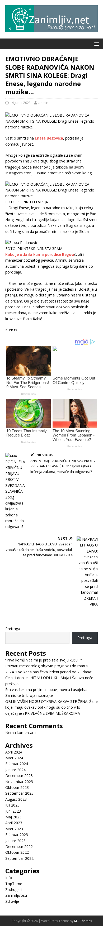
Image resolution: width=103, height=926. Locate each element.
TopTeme (13, 883)
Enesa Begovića (49, 138)
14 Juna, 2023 (20, 102)
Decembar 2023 (19, 775)
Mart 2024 (14, 757)
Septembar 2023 (19, 793)
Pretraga (12, 628)
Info (8, 877)
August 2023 (16, 799)
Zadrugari (13, 889)
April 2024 (13, 752)
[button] (96, 43)
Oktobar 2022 (17, 852)
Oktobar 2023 (17, 787)
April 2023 (13, 822)
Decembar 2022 (19, 846)
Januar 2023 (15, 840)
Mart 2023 (14, 828)
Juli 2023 (12, 805)
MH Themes (83, 921)
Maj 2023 (13, 816)
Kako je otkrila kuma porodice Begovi (39, 254)
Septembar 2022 (19, 858)
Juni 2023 (13, 811)
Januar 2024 (15, 769)
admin (43, 102)
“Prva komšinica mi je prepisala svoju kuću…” (43, 660)
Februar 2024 (16, 763)
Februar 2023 (16, 834)
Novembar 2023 (19, 781)
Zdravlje (12, 901)
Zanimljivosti (16, 895)
